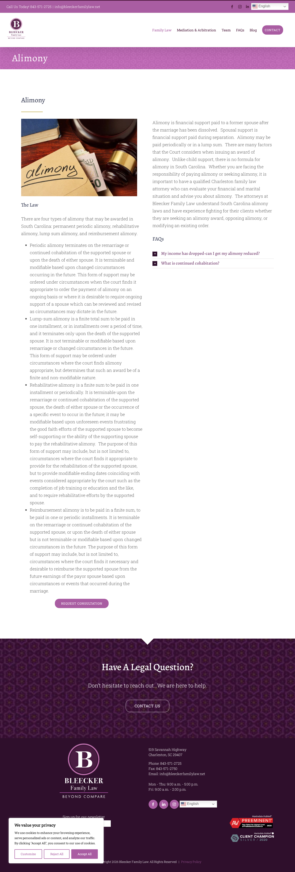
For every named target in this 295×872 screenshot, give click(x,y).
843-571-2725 (40, 6)
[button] (213, 253)
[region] (56, 840)
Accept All (85, 854)
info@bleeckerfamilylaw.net (77, 6)
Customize (28, 854)
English (264, 6)
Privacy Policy (190, 862)
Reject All (56, 854)
